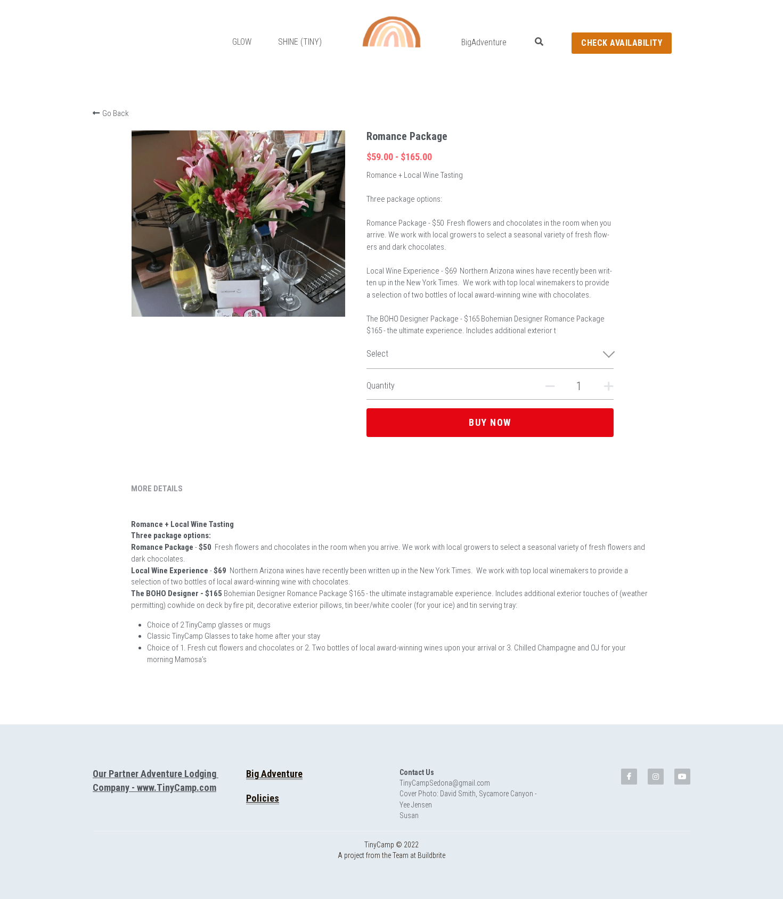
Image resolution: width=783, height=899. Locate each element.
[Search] (539, 42)
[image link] (391, 31)
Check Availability (621, 43)
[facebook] (629, 793)
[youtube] (682, 793)
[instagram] (656, 793)
